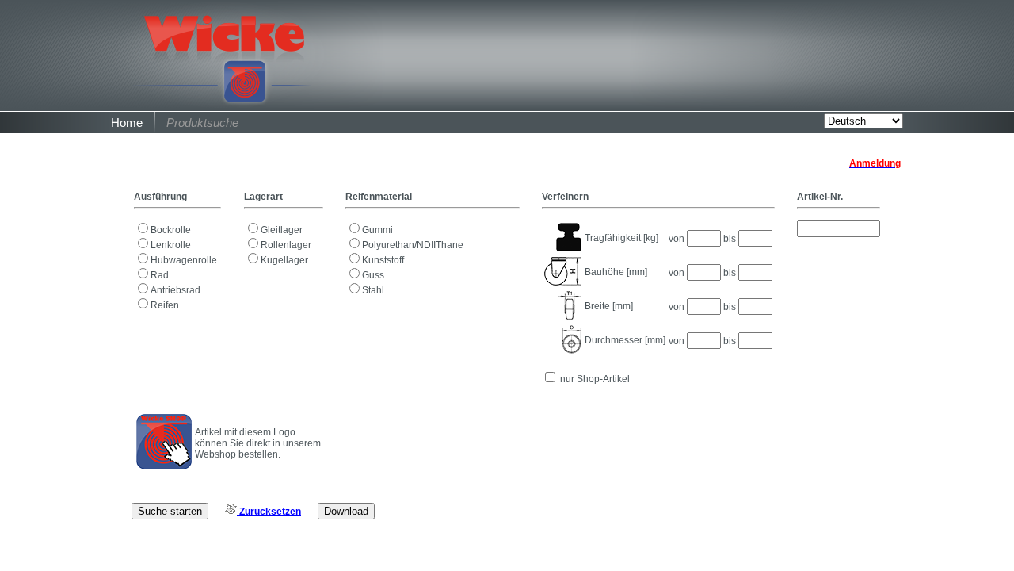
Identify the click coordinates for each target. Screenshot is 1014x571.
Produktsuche (202, 122)
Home (127, 122)
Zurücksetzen (269, 511)
